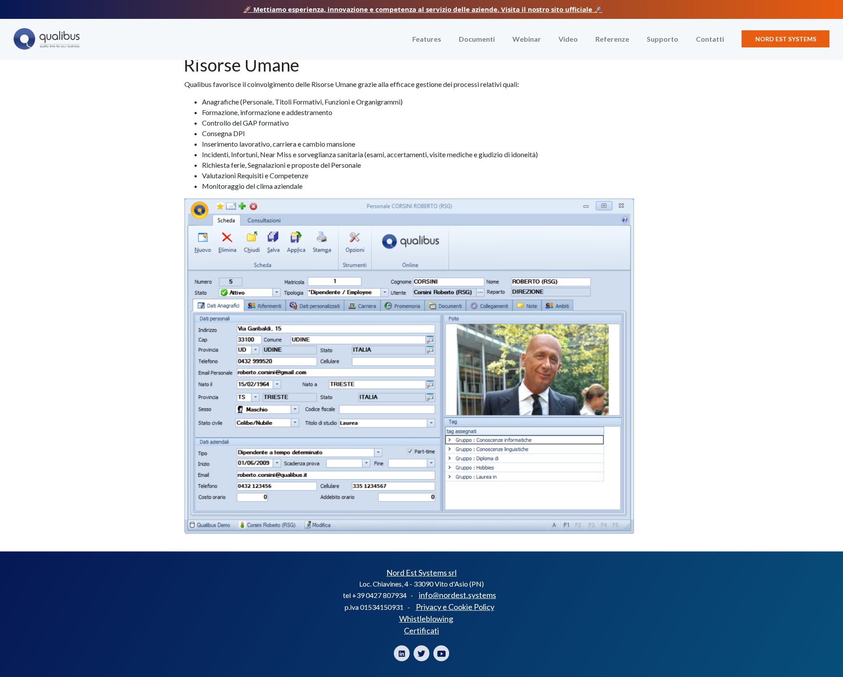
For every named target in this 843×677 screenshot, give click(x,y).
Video (568, 39)
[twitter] (421, 653)
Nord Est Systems (785, 39)
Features (426, 39)
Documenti (477, 39)
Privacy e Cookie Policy (455, 607)
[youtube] (441, 653)
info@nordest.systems (457, 595)
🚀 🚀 (422, 9)
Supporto (662, 39)
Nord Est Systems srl (421, 572)
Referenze (612, 39)
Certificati (421, 630)
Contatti (710, 39)
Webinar (526, 39)
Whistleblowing (426, 618)
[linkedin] (402, 653)
